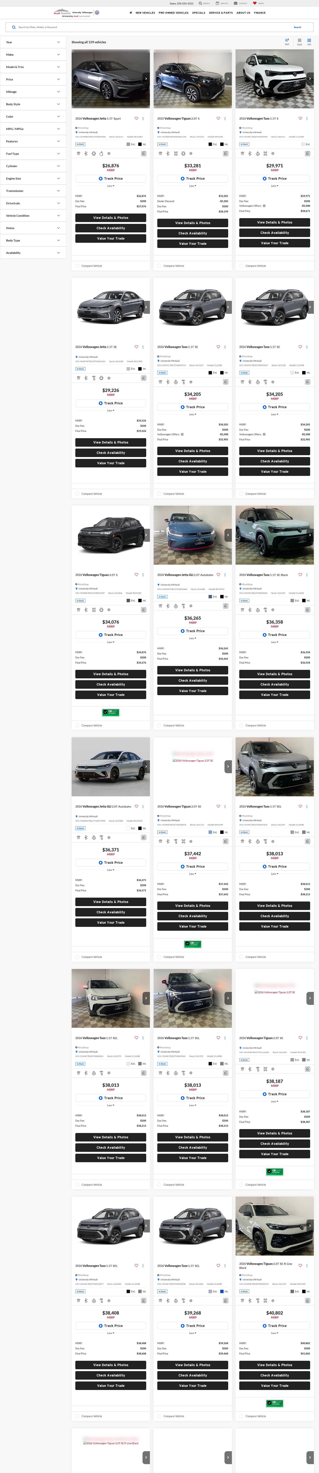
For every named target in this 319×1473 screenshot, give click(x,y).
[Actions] (143, 118)
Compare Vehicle (92, 265)
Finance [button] (260, 12)
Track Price (113, 178)
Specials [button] (198, 12)
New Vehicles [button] (145, 12)
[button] (146, 78)
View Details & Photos (110, 217)
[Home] (131, 13)
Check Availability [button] (111, 228)
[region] (110, 201)
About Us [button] (243, 12)
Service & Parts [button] (221, 12)
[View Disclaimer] (109, 153)
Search (297, 27)
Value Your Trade (111, 238)
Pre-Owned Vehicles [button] (173, 12)
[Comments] (143, 153)
